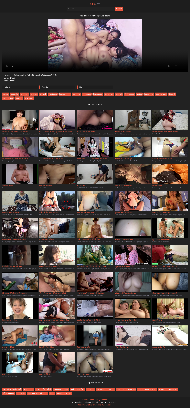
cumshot (18, 98)
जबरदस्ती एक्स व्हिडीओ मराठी (12, 389)
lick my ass (109, 94)
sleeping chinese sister (147, 389)
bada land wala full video (37, 393)
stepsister (14, 94)
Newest (85, 400)
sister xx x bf (28, 389)
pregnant (24, 94)
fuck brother (148, 94)
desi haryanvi (161, 94)
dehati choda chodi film (168, 389)
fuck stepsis (129, 94)
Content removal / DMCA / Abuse (99, 405)
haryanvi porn (64, 94)
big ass (5, 94)
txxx (95, 3)
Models (105, 400)
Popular (93, 400)
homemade (97, 94)
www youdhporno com (105, 389)
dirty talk (119, 94)
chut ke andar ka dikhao (126, 389)
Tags (99, 400)
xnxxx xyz (90, 389)
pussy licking (8, 98)
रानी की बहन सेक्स (8, 393)
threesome (86, 94)
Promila (45, 87)
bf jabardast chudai (60, 389)
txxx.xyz (81, 405)
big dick (172, 94)
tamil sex (34, 94)
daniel (52, 393)
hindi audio (29, 98)
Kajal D (7, 87)
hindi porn (53, 94)
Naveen (82, 87)
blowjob (43, 94)
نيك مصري (21, 393)
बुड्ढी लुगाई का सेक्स (77, 389)
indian (139, 94)
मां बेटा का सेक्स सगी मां (43, 389)
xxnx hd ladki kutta (64, 393)
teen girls (76, 94)
